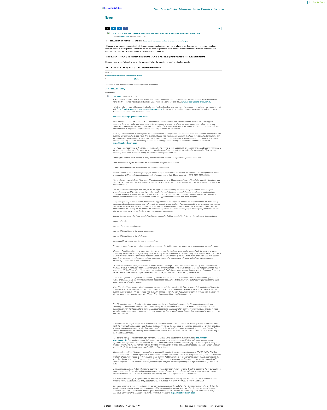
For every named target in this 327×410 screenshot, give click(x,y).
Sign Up (316, 2)
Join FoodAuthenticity (115, 88)
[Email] (119, 28)
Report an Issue (186, 405)
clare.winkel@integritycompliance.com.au (131, 116)
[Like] (219, 28)
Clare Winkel (117, 96)
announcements (131, 76)
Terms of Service (216, 405)
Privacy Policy (201, 405)
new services (120, 76)
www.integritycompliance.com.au (197, 101)
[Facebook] (125, 28)
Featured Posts (121, 22)
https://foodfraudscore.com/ (125, 143)
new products (111, 76)
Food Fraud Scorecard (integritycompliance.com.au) (139, 109)
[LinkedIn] (113, 28)
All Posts (108, 22)
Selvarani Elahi (124, 36)
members (139, 76)
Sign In (322, 2)
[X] (107, 28)
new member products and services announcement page (165, 41)
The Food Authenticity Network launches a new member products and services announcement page (156, 33)
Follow (137, 79)
